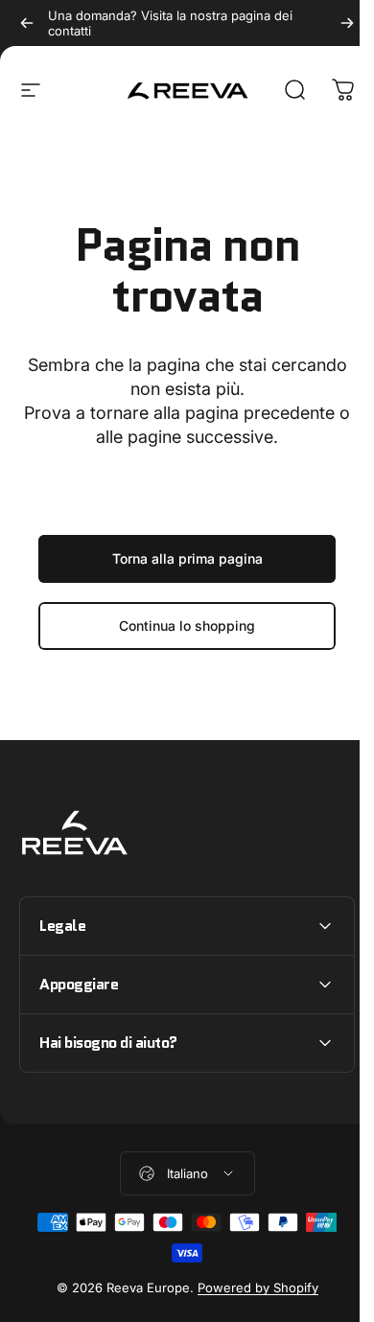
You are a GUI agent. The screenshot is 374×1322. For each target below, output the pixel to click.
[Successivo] (347, 23)
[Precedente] (27, 23)
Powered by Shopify (250, 1287)
